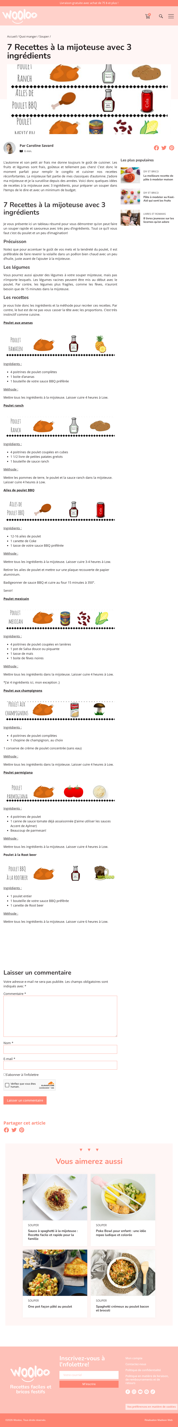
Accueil (12, 36)
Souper (44, 36)
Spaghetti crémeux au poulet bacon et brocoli (122, 1308)
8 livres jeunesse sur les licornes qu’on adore (158, 220)
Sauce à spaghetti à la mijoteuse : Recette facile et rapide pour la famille (53, 1235)
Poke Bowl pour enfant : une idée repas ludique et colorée (121, 1233)
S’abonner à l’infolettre (22, 1074)
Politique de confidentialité (143, 1370)
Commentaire (14, 993)
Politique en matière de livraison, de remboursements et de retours (147, 1379)
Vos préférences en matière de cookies (151, 1406)
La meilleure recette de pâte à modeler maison (158, 177)
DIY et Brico (151, 171)
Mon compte (134, 1358)
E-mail (9, 1059)
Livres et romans (154, 213)
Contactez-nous (136, 1364)
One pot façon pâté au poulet (50, 1306)
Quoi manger (28, 36)
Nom (8, 1043)
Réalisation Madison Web (159, 1420)
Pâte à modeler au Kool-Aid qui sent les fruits (159, 199)
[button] (156, 148)
